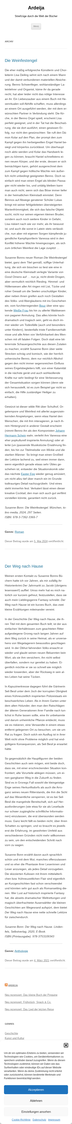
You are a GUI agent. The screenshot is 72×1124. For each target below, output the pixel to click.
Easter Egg (28, 473)
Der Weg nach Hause (24, 566)
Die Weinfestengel (21, 60)
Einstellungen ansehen (36, 1111)
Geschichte (11, 1033)
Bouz (42, 305)
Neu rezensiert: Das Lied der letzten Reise (29, 1009)
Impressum (54, 1119)
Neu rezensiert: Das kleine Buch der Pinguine (31, 994)
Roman (19, 531)
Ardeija (36, 7)
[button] (66, 1045)
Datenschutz (39, 1119)
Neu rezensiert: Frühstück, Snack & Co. (28, 1002)
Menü (36, 26)
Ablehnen (36, 1100)
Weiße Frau (20, 310)
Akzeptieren (36, 1089)
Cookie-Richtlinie (21, 1119)
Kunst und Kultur (14, 1038)
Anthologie (21, 951)
